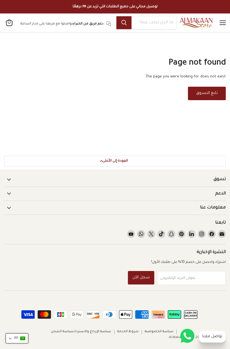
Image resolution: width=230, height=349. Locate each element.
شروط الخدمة (128, 332)
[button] (17, 338)
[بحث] (124, 22)
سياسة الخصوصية (159, 332)
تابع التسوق (207, 93)
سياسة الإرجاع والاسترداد (92, 332)
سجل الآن (141, 277)
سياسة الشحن (62, 332)
